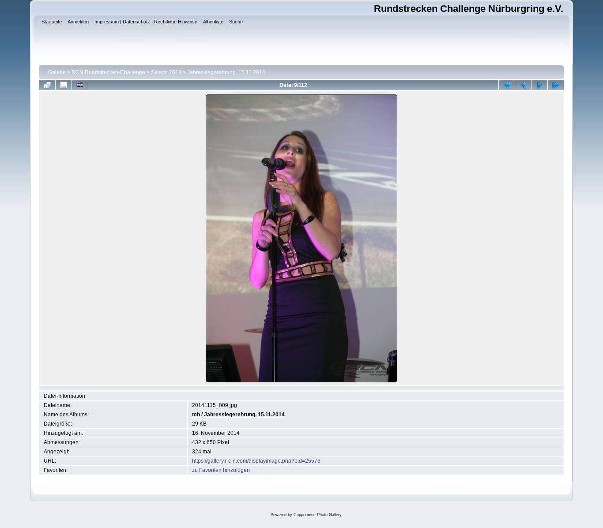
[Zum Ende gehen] (556, 85)
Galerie (57, 72)
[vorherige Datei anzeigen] (523, 85)
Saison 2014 (166, 72)
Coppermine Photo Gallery (318, 515)
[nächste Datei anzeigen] (539, 85)
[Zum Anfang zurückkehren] (507, 85)
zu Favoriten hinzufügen (221, 470)
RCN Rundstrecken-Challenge (108, 72)
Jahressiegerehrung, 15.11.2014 (226, 72)
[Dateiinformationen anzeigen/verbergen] (64, 85)
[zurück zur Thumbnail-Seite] (47, 85)
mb (196, 414)
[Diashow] (80, 85)
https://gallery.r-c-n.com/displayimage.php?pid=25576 (256, 461)
